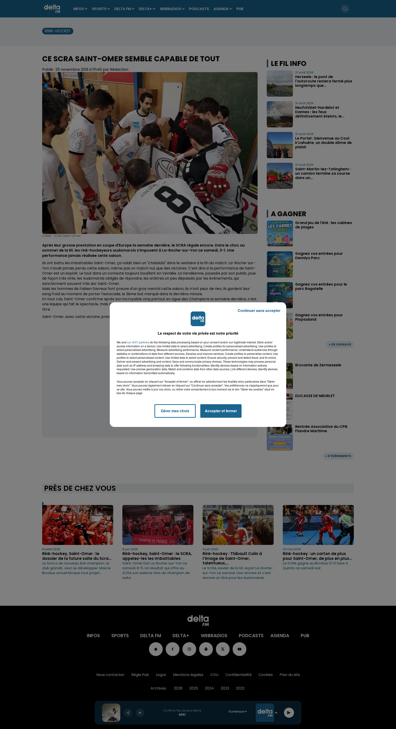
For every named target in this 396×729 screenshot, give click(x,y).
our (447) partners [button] (138, 342)
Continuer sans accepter (259, 310)
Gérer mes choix (175, 410)
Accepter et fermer (221, 410)
